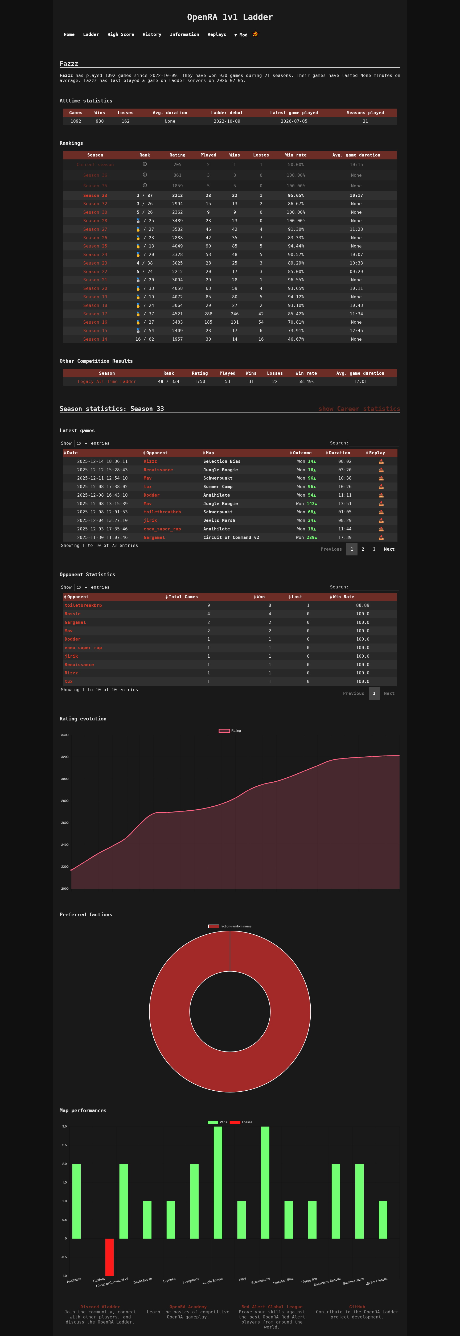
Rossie (73, 613)
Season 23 (95, 263)
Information (184, 34)
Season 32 (95, 203)
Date (72, 452)
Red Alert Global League (272, 1306)
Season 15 (95, 330)
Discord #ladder (100, 1306)
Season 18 (95, 305)
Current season (95, 164)
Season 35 (95, 185)
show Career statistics (359, 409)
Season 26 (95, 237)
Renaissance (158, 469)
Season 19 (95, 296)
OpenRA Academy (188, 1306)
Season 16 (95, 322)
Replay (377, 452)
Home (69, 34)
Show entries (85, 443)
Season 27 (95, 229)
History (152, 34)
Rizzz (150, 461)
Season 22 (95, 271)
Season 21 (95, 279)
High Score (121, 34)
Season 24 (95, 254)
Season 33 (95, 195)
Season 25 (95, 246)
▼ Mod (241, 35)
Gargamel (154, 537)
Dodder (152, 495)
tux (148, 486)
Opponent (157, 452)
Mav (148, 478)
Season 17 (95, 313)
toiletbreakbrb (162, 511)
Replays (217, 34)
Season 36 (95, 175)
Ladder (91, 34)
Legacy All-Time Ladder (107, 381)
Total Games (183, 596)
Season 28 (95, 220)
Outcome (302, 452)
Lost (297, 596)
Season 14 (95, 339)
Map (210, 452)
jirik (150, 520)
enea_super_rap (162, 528)
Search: (339, 443)
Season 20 (95, 288)
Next (389, 549)
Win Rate (343, 596)
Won (261, 596)
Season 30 (95, 212)
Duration (339, 452)
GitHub (357, 1306)
